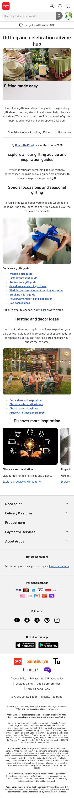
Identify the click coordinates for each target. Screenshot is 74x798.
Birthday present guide (23, 277)
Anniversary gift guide (22, 282)
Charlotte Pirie (24, 145)
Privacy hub (37, 678)
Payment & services (20, 532)
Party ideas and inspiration (25, 400)
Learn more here (59, 566)
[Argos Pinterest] (47, 620)
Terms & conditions (38, 688)
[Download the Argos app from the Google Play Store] (48, 644)
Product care (15, 522)
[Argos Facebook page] (27, 620)
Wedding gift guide (20, 273)
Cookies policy (24, 683)
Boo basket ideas (19, 302)
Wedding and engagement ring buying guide (36, 290)
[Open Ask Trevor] (68, 16)
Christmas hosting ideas (24, 408)
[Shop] (14, 6)
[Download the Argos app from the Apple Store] (25, 644)
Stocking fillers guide (22, 294)
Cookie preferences (49, 683)
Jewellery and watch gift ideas (27, 286)
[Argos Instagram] (57, 620)
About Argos (14, 541)
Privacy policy (55, 678)
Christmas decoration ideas (26, 404)
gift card (41, 309)
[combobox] (29, 16)
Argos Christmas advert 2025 (27, 412)
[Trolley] (68, 6)
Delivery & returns (19, 513)
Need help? (13, 504)
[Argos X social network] (37, 620)
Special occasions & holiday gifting (29, 132)
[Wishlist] (60, 6)
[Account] (51, 6)
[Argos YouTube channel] (17, 620)
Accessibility (18, 678)
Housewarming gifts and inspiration (30, 298)
